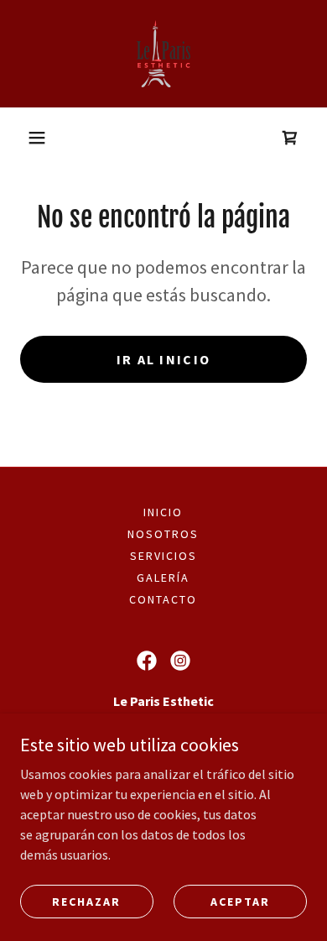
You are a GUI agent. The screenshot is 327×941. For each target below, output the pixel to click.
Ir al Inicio (163, 359)
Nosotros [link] (163, 533)
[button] (37, 137)
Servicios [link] (163, 555)
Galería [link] (163, 577)
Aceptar (240, 900)
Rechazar (86, 900)
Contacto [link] (163, 599)
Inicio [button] (163, 512)
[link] (163, 53)
